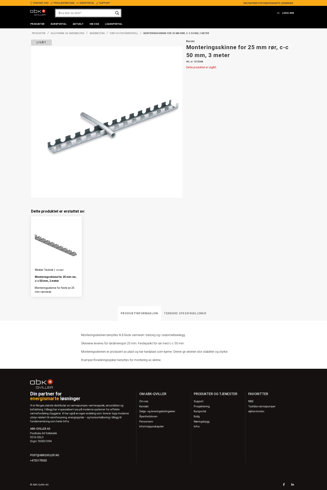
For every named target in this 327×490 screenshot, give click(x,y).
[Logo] (38, 13)
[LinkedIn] (292, 485)
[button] (37, 24)
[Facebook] (284, 485)
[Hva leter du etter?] (117, 13)
